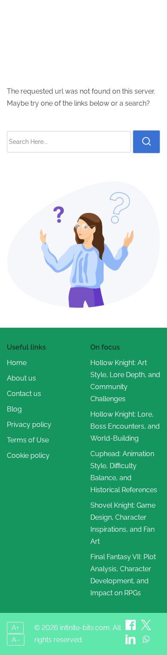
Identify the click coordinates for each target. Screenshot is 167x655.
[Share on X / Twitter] (90, 63)
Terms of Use (28, 440)
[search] (146, 141)
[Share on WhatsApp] (146, 642)
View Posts (126, 41)
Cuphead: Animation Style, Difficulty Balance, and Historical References (123, 472)
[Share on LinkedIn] (131, 642)
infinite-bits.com (83, 17)
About (60, 41)
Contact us (24, 394)
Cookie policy (28, 455)
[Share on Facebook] (77, 63)
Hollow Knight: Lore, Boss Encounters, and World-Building (125, 426)
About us (21, 378)
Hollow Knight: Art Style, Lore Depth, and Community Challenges (125, 381)
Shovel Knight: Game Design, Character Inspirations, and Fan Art (122, 523)
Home (34, 41)
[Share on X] (146, 628)
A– (16, 640)
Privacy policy (29, 424)
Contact (89, 41)
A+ (15, 628)
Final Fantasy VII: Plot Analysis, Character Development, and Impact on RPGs (123, 575)
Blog (14, 409)
